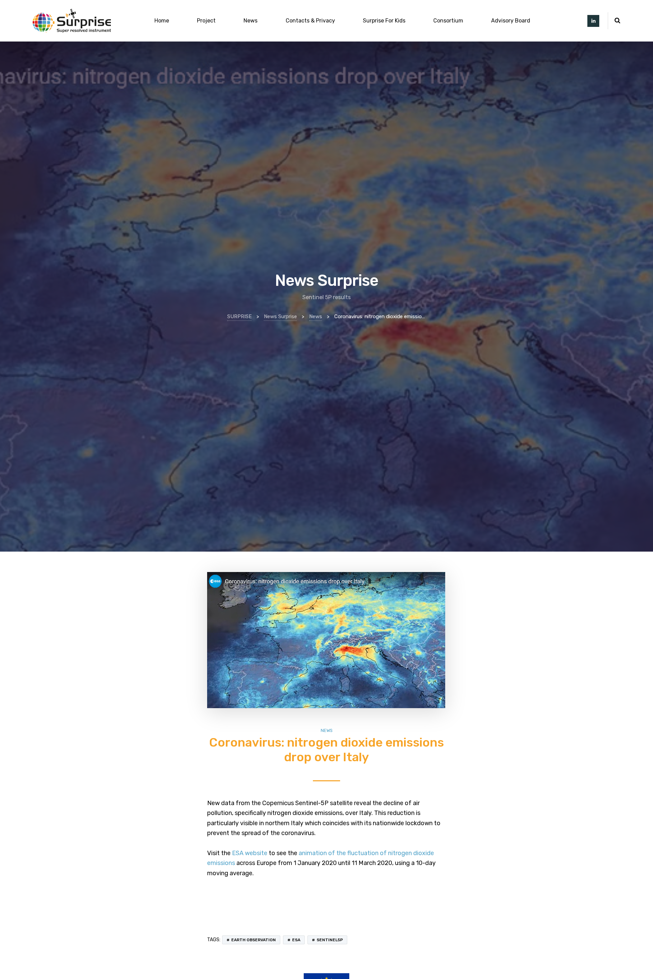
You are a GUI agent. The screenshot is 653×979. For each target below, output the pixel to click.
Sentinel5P (330, 939)
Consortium (448, 20)
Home (161, 20)
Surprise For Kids (384, 20)
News (250, 20)
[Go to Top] (639, 963)
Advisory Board (510, 20)
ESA (296, 939)
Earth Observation (253, 939)
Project (206, 20)
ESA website (249, 853)
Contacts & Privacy (310, 20)
